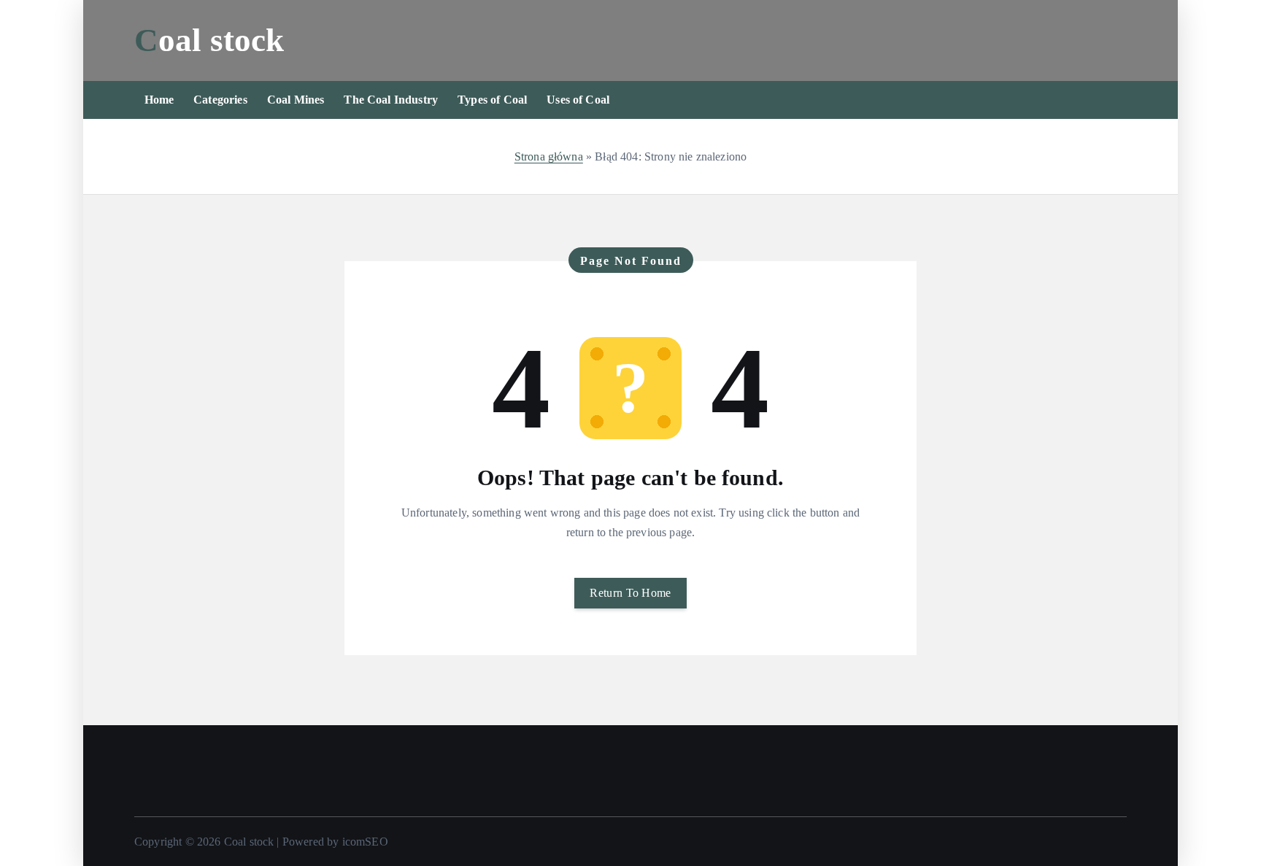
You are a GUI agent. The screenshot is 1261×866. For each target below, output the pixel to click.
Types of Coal (492, 99)
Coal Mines (296, 99)
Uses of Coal (578, 99)
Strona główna (548, 156)
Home (159, 99)
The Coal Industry (391, 99)
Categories (220, 99)
